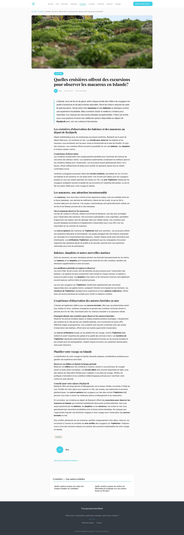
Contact (99, 523)
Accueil (50, 4)
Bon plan (65, 4)
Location (91, 4)
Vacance (110, 4)
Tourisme (100, 4)
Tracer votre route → (142, 4)
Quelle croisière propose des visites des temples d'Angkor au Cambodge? (69, 487)
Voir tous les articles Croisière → (66, 461)
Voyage (118, 4)
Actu (57, 4)
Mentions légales (88, 523)
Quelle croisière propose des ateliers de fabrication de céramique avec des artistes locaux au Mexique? (110, 488)
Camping (73, 4)
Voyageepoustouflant (92, 508)
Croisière (82, 4)
